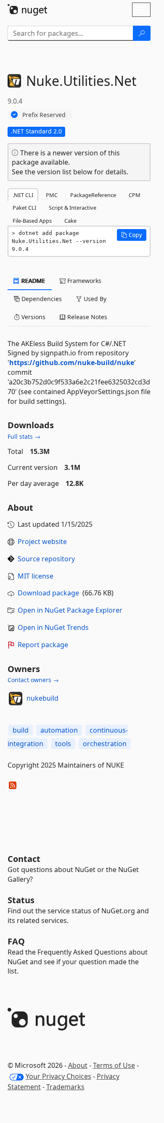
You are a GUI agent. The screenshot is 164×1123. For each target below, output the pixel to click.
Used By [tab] (94, 299)
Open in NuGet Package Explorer (70, 610)
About (77, 1065)
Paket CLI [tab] (24, 207)
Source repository (46, 558)
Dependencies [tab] (41, 299)
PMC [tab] (52, 195)
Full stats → (24, 436)
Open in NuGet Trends (53, 627)
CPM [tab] (134, 195)
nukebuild (42, 698)
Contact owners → (33, 680)
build (21, 730)
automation (59, 730)
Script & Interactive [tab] (72, 207)
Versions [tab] (32, 317)
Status (21, 900)
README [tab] (32, 281)
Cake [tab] (70, 220)
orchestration (105, 743)
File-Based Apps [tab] (32, 220)
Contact (24, 858)
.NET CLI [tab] (23, 195)
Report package (43, 644)
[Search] (142, 33)
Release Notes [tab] (86, 317)
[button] (131, 235)
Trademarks (65, 1086)
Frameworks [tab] (83, 281)
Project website (42, 541)
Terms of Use (114, 1065)
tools (63, 743)
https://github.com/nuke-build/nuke (71, 362)
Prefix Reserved (44, 115)
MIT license (35, 576)
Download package (48, 593)
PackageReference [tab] (93, 195)
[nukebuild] (15, 698)
